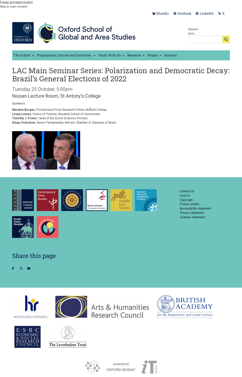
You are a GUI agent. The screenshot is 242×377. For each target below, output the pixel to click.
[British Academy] (185, 306)
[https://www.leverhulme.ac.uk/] (68, 337)
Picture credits (189, 204)
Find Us (185, 195)
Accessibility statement (195, 208)
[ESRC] (27, 337)
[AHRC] (102, 306)
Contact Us (187, 191)
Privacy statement (192, 213)
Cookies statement (192, 217)
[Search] (226, 39)
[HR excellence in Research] (30, 306)
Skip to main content (13, 6)
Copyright (186, 200)
